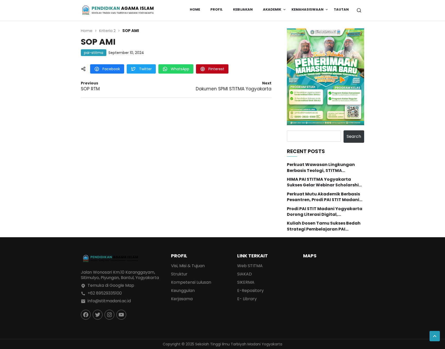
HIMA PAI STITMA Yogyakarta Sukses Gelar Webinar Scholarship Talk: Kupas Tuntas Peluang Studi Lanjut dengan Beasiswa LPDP (324, 182)
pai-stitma (93, 52)
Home (195, 9)
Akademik (272, 9)
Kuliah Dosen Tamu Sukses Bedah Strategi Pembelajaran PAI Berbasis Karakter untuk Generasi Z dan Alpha (324, 226)
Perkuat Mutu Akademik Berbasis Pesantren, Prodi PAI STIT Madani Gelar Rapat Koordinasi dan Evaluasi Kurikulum (323, 197)
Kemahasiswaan (307, 9)
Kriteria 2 (107, 31)
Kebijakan (243, 9)
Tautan (341, 9)
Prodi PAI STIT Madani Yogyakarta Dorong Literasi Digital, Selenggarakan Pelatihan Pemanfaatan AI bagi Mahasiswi (324, 212)
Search (354, 136)
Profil (216, 9)
